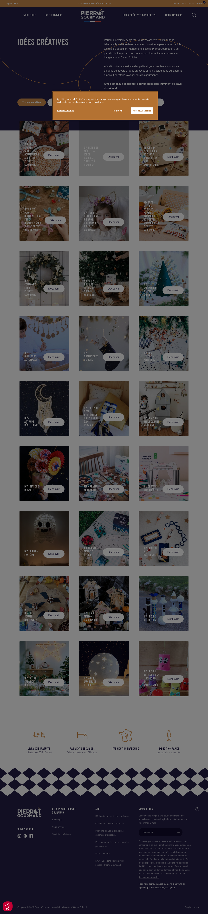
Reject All (118, 111)
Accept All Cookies (142, 111)
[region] (105, 105)
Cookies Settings (65, 110)
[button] (8, 906)
